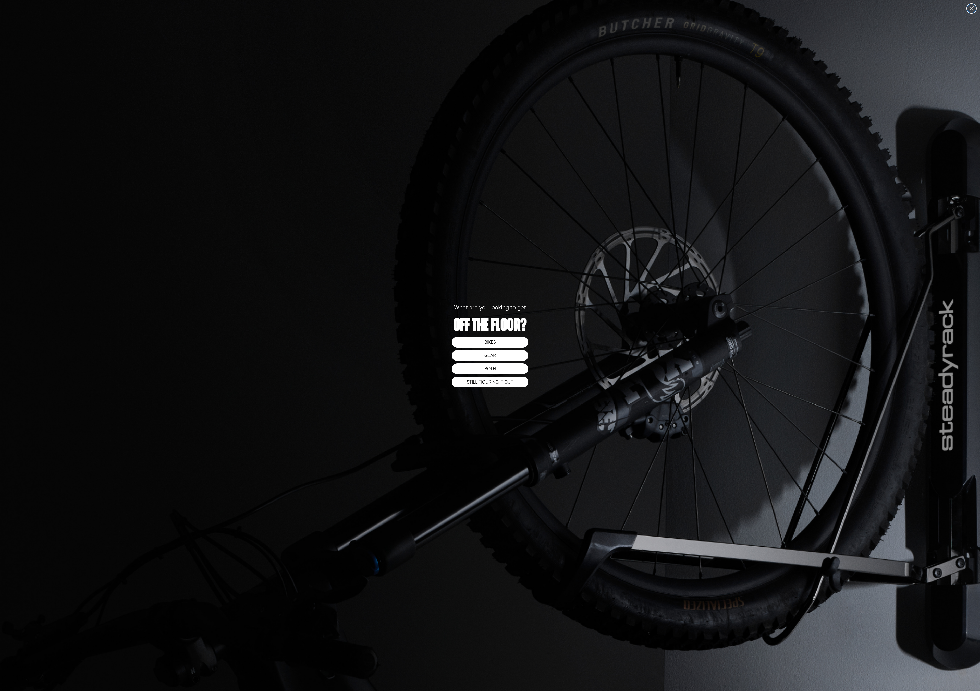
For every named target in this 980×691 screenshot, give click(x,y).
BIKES (490, 342)
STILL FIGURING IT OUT (490, 382)
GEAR (490, 355)
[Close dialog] (971, 8)
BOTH (490, 369)
